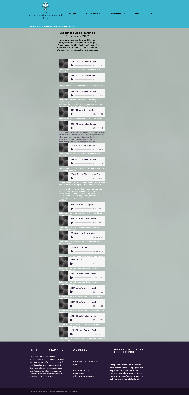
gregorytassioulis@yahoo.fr (127, 379)
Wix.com (73, 391)
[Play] (72, 65)
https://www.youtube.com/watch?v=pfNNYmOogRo (79, 193)
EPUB (45, 12)
